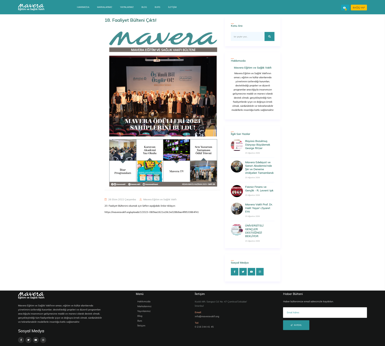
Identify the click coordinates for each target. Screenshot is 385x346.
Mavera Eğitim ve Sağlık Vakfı (160, 199)
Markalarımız (104, 7)
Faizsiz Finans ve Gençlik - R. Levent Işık (259, 188)
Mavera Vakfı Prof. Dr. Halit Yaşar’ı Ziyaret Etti (259, 208)
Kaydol (298, 325)
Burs (157, 7)
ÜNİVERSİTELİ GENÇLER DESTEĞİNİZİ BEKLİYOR (254, 231)
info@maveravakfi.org (207, 316)
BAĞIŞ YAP (359, 7)
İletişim (172, 7)
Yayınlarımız (127, 7)
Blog (144, 7)
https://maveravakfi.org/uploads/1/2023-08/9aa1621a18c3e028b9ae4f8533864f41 (152, 212)
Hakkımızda (83, 7)
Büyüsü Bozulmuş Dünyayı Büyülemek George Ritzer (257, 144)
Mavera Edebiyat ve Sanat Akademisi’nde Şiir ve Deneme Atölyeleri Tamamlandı (259, 167)
